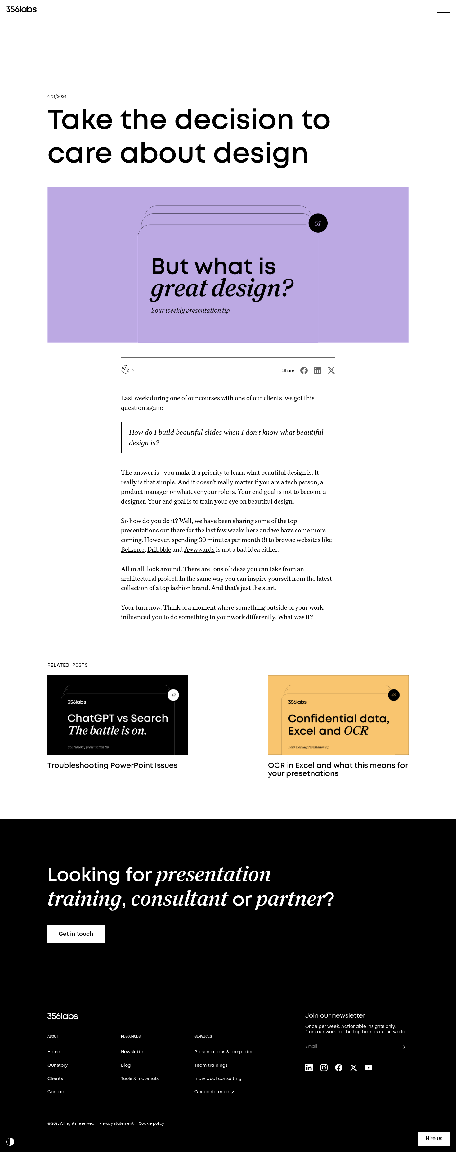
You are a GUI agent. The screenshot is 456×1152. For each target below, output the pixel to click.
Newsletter (133, 1052)
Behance (133, 549)
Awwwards (199, 549)
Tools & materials (140, 1079)
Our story (57, 1065)
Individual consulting (217, 1079)
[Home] (21, 9)
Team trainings (210, 1065)
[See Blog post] (117, 715)
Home (53, 1052)
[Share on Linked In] (317, 370)
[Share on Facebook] (304, 370)
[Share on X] (331, 370)
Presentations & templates (223, 1052)
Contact (56, 1092)
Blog (126, 1065)
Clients (55, 1079)
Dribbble (159, 549)
